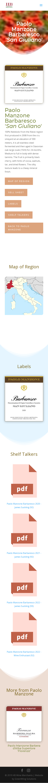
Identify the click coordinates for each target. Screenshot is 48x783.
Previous (4, 721)
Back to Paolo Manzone (18, 228)
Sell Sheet (16, 192)
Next (43, 721)
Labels (13, 204)
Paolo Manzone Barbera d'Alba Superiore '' (24, 748)
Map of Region (19, 181)
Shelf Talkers (18, 215)
